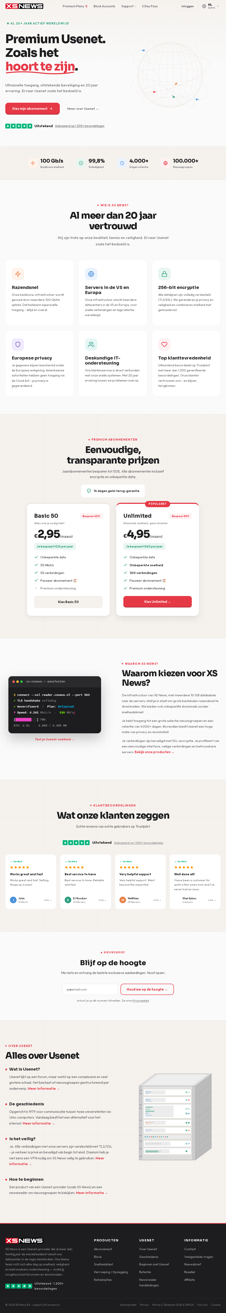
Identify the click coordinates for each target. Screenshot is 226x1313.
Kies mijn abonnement (29, 108)
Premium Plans (75, 6)
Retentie (145, 1272)
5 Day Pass (150, 6)
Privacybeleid (141, 1000)
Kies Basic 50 (68, 602)
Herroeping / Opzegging (111, 1272)
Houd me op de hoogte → (147, 989)
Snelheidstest (103, 1264)
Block (98, 1257)
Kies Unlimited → (157, 602)
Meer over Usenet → (83, 108)
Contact (190, 1249)
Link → (48, 899)
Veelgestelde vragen (198, 1257)
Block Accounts (104, 6)
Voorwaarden (128, 1304)
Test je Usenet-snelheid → (55, 739)
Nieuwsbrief (192, 1264)
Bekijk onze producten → (155, 752)
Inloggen (187, 6)
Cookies (216, 1304)
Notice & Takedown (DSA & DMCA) (173, 1304)
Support (127, 6)
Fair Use (202, 1304)
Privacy (144, 1304)
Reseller (190, 1272)
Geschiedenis (148, 1257)
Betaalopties (103, 1280)
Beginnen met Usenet (154, 1264)
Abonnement (103, 1249)
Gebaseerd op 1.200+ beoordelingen (79, 126)
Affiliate (189, 1280)
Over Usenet (148, 1249)
